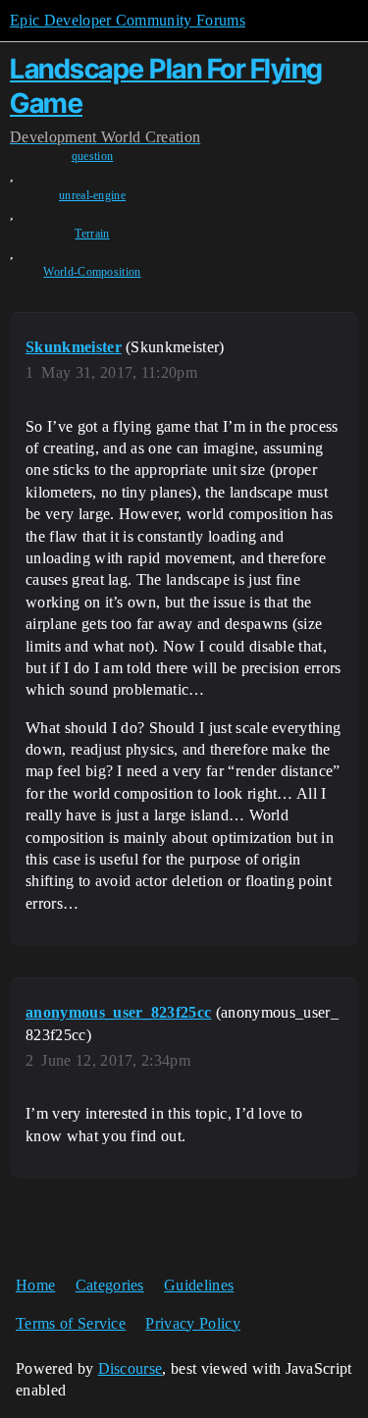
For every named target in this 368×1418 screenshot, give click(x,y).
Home (35, 1285)
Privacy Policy (192, 1323)
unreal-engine (92, 195)
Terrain (92, 233)
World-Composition (91, 272)
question (93, 156)
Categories (110, 1285)
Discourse (130, 1368)
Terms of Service (71, 1323)
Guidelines (199, 1285)
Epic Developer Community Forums (127, 20)
